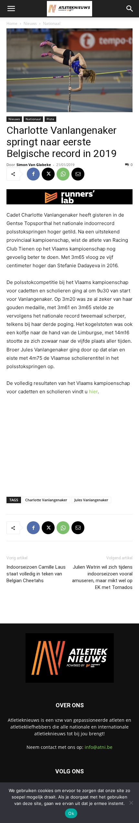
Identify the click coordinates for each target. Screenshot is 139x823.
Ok (71, 813)
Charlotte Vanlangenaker (46, 499)
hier (93, 391)
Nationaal (51, 23)
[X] (48, 174)
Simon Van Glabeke (33, 164)
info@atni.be (98, 747)
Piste (50, 119)
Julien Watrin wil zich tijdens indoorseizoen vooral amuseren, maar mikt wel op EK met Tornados (102, 577)
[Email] (77, 174)
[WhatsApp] (63, 174)
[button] (11, 8)
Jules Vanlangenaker (91, 499)
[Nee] (131, 802)
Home (11, 23)
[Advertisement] (69, 444)
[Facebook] (33, 174)
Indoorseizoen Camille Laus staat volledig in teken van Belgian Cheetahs (36, 573)
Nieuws (30, 23)
